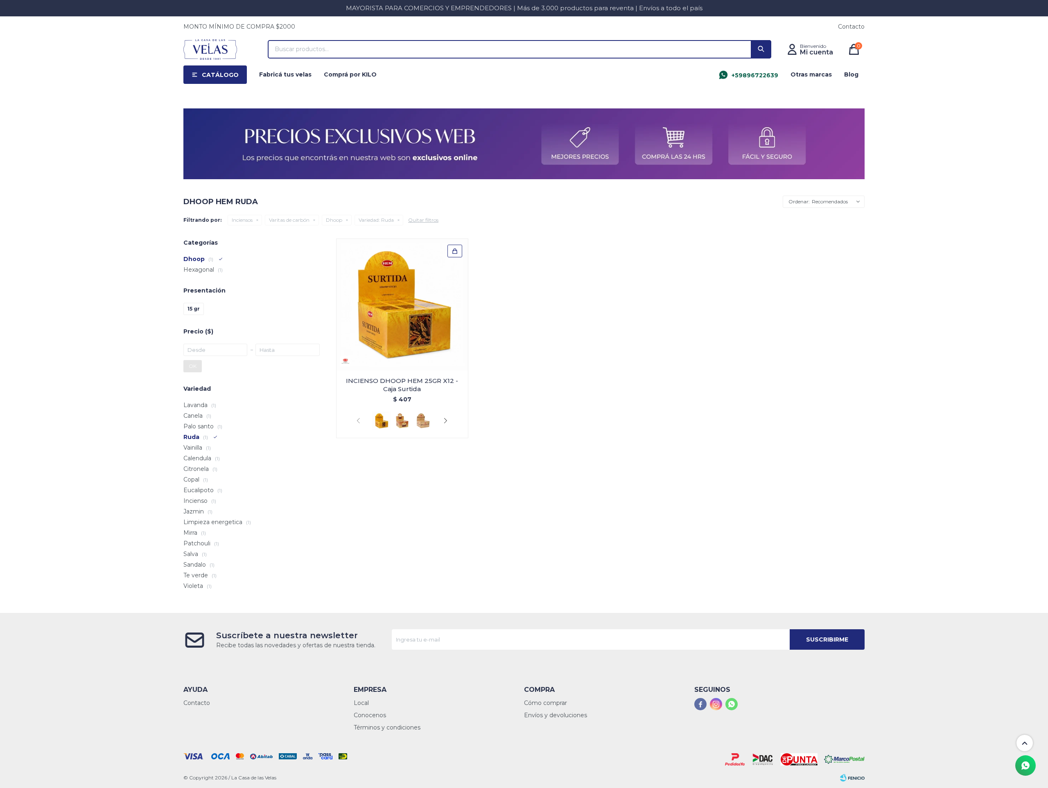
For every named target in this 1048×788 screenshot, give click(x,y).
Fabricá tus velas (285, 74)
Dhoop (334, 220)
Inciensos (242, 220)
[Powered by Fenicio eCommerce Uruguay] (852, 778)
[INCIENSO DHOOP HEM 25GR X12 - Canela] (402, 421)
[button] (761, 49)
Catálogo (220, 75)
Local (361, 703)
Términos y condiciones (387, 727)
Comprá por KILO (350, 74)
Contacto (851, 26)
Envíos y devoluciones (555, 715)
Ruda (376, 220)
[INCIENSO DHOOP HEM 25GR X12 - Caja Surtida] (402, 305)
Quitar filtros (423, 220)
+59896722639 (755, 75)
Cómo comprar (545, 703)
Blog (851, 74)
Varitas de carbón (289, 220)
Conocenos (370, 715)
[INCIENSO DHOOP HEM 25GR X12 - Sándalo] (423, 421)
